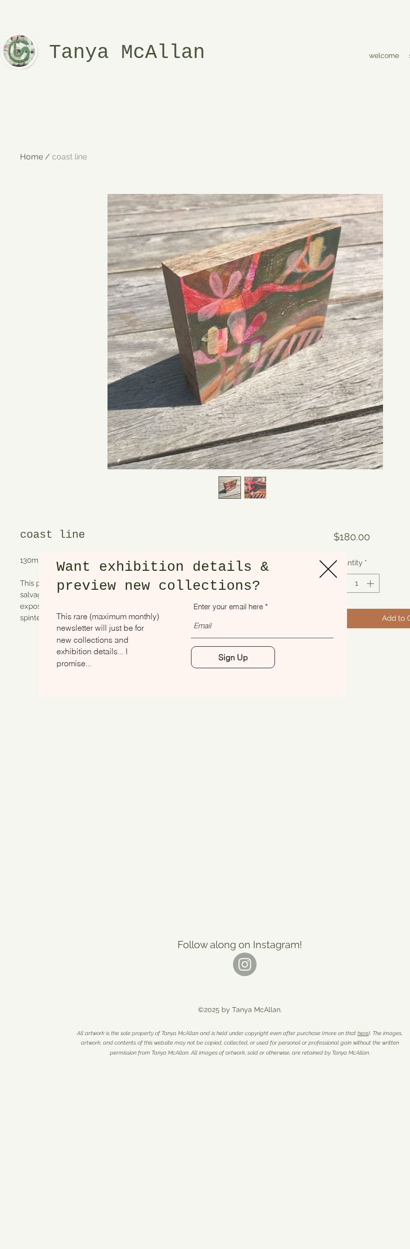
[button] (328, 569)
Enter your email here (228, 606)
